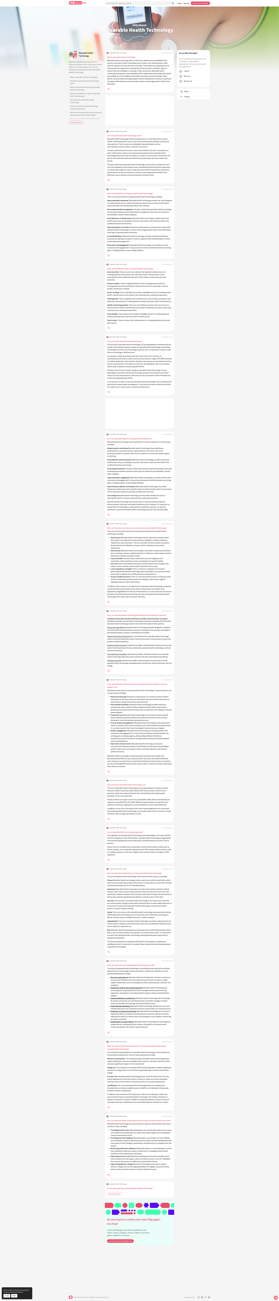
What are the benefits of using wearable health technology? (85, 88)
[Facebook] (205, 1297)
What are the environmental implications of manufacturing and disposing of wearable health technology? (136, 1047)
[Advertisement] (139, 110)
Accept (7, 1296)
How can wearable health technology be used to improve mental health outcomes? (139, 1120)
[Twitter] (202, 1297)
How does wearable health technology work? (84, 82)
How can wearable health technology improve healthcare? (84, 107)
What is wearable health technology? (84, 77)
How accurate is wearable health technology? (82, 101)
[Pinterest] (209, 1297)
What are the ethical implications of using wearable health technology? (134, 873)
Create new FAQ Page (200, 3)
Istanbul (102, 1297)
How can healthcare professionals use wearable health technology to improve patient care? (137, 685)
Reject (14, 1296)
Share (186, 91)
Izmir (106, 1297)
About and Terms (190, 1297)
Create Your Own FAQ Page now (120, 1241)
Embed (187, 97)
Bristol (92, 1297)
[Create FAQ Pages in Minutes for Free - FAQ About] (77, 3)
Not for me (187, 81)
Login (179, 3)
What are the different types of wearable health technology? (85, 94)
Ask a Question (76, 122)
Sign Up (186, 3)
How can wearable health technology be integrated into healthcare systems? (136, 615)
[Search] (173, 3)
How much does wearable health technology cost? (126, 785)
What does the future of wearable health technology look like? (131, 965)
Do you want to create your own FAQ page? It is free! (133, 1222)
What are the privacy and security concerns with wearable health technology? (86, 113)
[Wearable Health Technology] (73, 54)
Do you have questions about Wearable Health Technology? (130, 1188)
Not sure (186, 76)
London (97, 1297)
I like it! (186, 71)
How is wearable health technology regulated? (125, 832)
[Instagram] (198, 1297)
